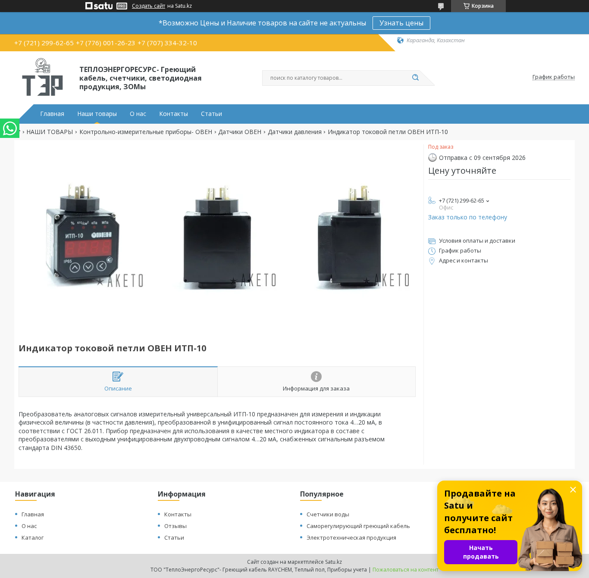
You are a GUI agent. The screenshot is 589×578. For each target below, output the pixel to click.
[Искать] (415, 78)
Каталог (33, 537)
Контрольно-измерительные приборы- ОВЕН (145, 132)
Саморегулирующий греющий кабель (358, 526)
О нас (138, 114)
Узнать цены (401, 23)
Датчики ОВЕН (239, 132)
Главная (52, 114)
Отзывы (175, 526)
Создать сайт (148, 6)
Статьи (211, 114)
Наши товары (97, 114)
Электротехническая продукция (351, 537)
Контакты (173, 114)
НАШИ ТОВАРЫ (49, 132)
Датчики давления (295, 132)
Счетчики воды (328, 514)
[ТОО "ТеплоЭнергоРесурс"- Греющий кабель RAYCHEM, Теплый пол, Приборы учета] (43, 77)
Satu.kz (333, 562)
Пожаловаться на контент (406, 569)
